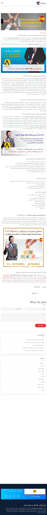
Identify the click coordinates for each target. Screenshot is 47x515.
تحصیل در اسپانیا (37, 287)
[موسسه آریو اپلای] (41, 3)
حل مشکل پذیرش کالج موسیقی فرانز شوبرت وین (34, 350)
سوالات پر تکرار (41, 371)
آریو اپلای (5, 275)
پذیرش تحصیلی (41, 384)
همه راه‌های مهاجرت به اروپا (38, 345)
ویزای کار (42, 382)
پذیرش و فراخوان (40, 387)
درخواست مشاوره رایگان (39, 280)
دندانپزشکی (42, 363)
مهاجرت (42, 376)
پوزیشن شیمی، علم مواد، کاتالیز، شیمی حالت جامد (34, 342)
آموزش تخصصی (41, 368)
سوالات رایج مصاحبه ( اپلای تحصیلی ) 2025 (35, 340)
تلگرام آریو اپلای (13, 282)
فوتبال (43, 390)
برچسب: (44, 287)
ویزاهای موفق (41, 379)
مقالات (43, 374)
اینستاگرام (20, 282)
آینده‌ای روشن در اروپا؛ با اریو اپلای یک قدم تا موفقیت (33, 348)
